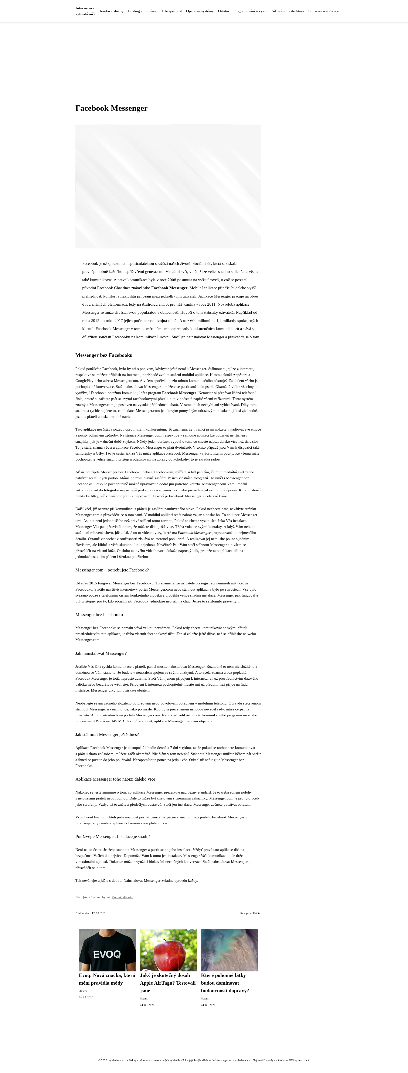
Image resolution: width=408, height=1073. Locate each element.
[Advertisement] (204, 54)
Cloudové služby (110, 11)
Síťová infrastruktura (288, 11)
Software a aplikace (323, 11)
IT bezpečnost (171, 11)
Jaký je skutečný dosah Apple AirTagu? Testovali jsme (168, 982)
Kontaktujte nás (122, 897)
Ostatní (223, 11)
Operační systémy (200, 11)
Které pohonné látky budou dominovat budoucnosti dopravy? (225, 982)
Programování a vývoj (250, 11)
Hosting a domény (142, 11)
